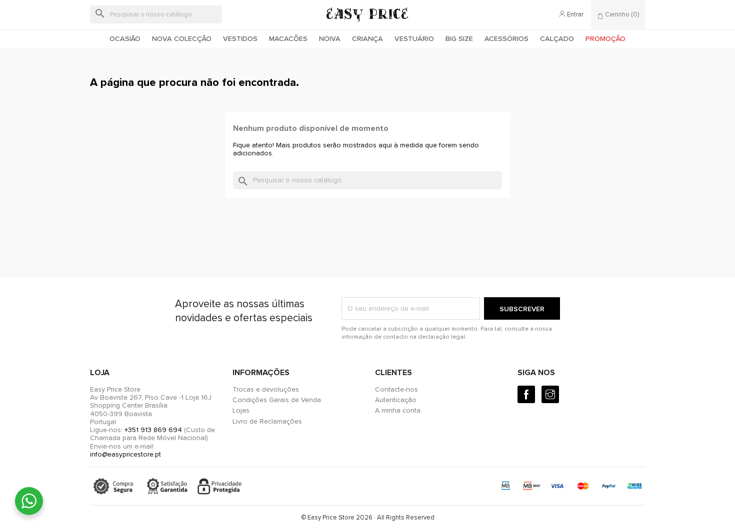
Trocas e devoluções (265, 389)
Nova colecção (182, 38)
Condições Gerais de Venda (276, 400)
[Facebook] (526, 394)
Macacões (288, 38)
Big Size (459, 38)
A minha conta (397, 410)
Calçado (557, 38)
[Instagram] (550, 394)
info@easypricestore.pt (125, 454)
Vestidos (240, 38)
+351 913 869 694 (153, 430)
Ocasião (125, 38)
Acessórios (506, 38)
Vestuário (414, 38)
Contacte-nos (396, 389)
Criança (367, 38)
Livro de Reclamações (267, 421)
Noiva (329, 38)
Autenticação (395, 400)
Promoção (606, 38)
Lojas (241, 410)
